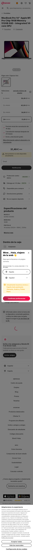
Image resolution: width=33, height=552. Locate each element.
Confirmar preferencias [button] (16, 298)
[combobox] (16, 272)
